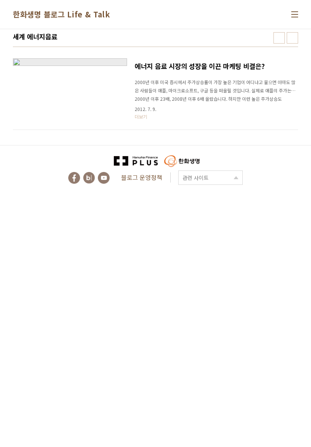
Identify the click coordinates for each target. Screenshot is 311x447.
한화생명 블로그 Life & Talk (61, 14)
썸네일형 (279, 38)
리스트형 (292, 38)
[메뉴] (295, 14)
